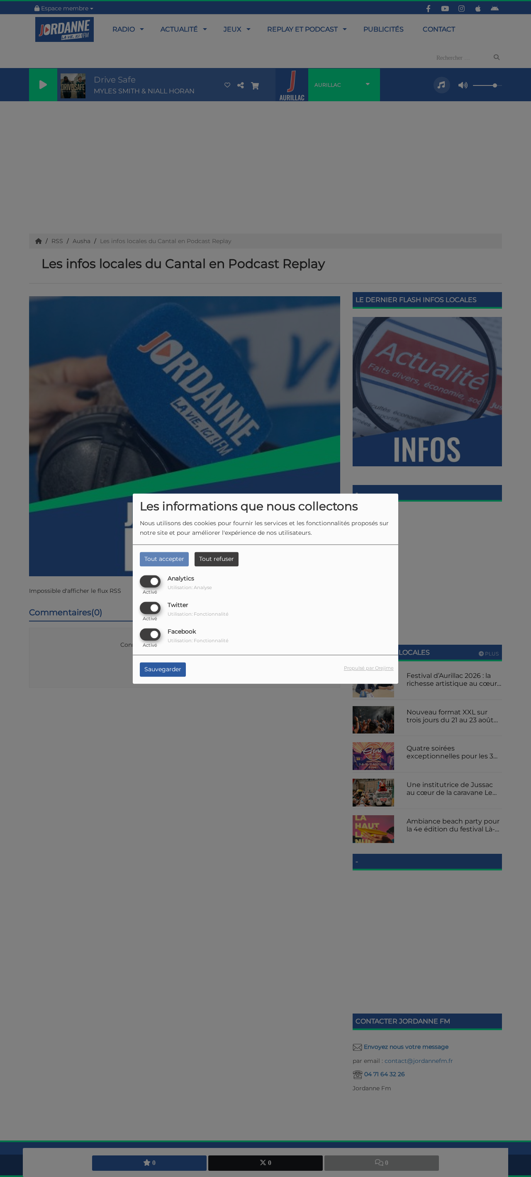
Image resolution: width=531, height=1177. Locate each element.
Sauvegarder (162, 669)
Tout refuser (216, 559)
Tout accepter (164, 559)
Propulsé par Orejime (369, 668)
